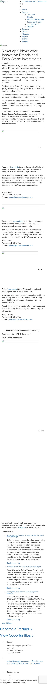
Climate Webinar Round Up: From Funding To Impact (24, 567)
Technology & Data (34, 22)
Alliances (25, 34)
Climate (30, 17)
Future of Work (32, 24)
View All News (7, 623)
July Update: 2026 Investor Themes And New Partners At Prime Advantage (25, 536)
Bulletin (25, 36)
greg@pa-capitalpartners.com (20, 319)
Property (30, 26)
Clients (24, 31)
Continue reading (13, 563)
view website (14, 167)
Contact (25, 41)
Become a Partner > (16, 628)
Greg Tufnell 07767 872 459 (29, 663)
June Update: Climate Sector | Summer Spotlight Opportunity (22, 592)
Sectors (25, 12)
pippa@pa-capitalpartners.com (21, 197)
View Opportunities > (17, 635)
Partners (25, 29)
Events (24, 39)
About (24, 9)
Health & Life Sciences (35, 19)
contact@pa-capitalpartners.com (34, 1)
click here (22, 527)
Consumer (31, 14)
